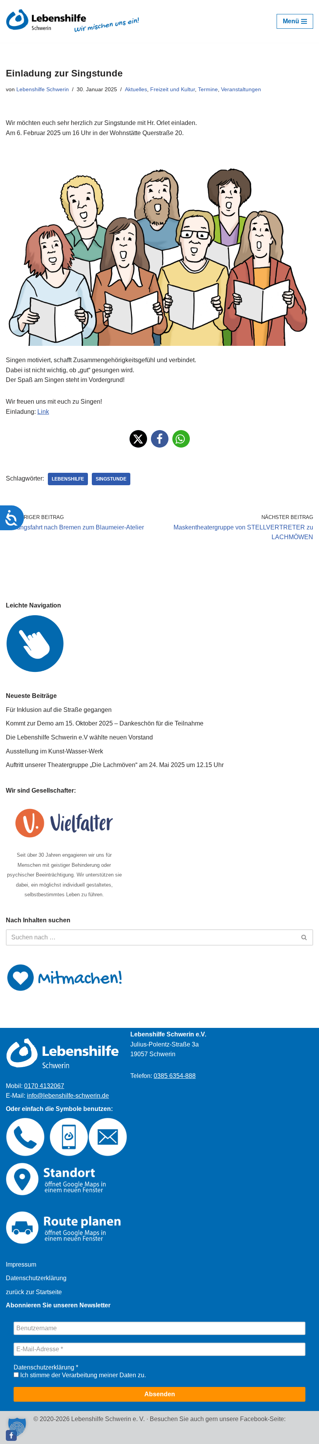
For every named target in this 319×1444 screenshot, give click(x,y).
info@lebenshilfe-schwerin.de (68, 1095)
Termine (208, 89)
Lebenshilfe (68, 479)
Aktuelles (136, 89)
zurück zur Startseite (34, 1292)
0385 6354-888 (175, 1076)
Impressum (21, 1264)
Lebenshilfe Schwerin (42, 89)
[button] (138, 439)
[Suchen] (304, 937)
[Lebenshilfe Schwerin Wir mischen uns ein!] (73, 21)
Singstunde (111, 479)
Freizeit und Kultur (172, 89)
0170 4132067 (44, 1086)
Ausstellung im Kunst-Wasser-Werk (54, 751)
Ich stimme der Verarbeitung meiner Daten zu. (82, 1375)
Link (43, 411)
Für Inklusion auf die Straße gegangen (59, 709)
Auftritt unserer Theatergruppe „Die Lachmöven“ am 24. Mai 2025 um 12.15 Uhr (115, 765)
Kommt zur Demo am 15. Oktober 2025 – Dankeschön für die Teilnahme (104, 723)
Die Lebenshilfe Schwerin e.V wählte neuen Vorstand (79, 737)
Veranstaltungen (241, 89)
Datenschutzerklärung (36, 1278)
